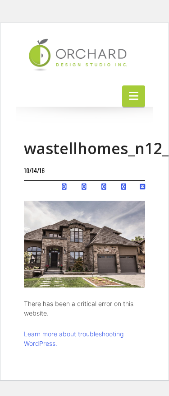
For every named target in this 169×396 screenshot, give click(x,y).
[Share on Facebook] (64, 186)
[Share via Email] (142, 186)
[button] (133, 96)
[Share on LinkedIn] (103, 186)
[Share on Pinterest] (123, 186)
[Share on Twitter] (84, 186)
